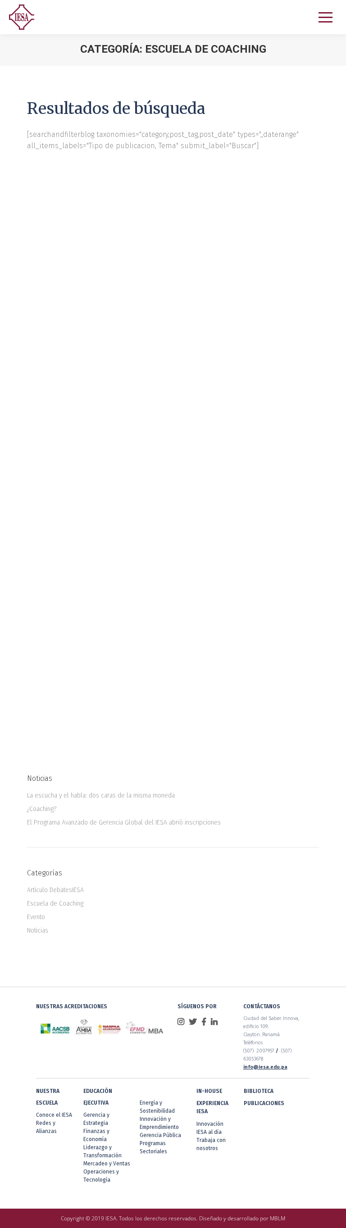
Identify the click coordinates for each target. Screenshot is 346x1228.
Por (127, 378)
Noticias (37, 930)
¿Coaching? (64, 654)
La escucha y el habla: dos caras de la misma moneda (158, 361)
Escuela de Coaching (65, 378)
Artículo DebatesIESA (55, 890)
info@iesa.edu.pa (265, 1067)
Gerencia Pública (160, 1135)
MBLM (277, 1218)
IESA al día (209, 1132)
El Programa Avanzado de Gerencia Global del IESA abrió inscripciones (124, 822)
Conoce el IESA (54, 1115)
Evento (36, 917)
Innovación (209, 1124)
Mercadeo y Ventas (106, 1163)
